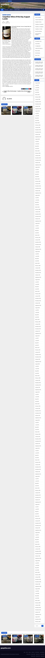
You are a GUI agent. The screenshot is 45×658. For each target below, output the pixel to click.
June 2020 (37, 256)
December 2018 (38, 298)
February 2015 (37, 406)
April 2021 (37, 232)
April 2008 (37, 598)
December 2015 (38, 382)
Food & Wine (37, 43)
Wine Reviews (4, 636)
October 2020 (37, 246)
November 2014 (38, 413)
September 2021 (38, 221)
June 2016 (37, 368)
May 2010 (37, 539)
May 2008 (37, 595)
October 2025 (37, 106)
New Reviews (37, 652)
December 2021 (38, 214)
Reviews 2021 (38, 654)
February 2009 (37, 574)
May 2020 (37, 258)
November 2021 (38, 216)
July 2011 (37, 506)
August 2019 (37, 279)
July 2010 (37, 534)
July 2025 (37, 113)
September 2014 (38, 417)
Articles (6, 9)
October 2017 (37, 331)
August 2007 (37, 616)
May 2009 (37, 567)
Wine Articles (37, 50)
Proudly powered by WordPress (5, 654)
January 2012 (37, 492)
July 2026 (37, 85)
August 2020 (37, 251)
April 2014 (37, 429)
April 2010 (37, 541)
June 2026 (37, 87)
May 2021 (37, 230)
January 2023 (37, 183)
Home (24, 652)
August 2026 (37, 82)
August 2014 (37, 420)
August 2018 (37, 307)
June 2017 (37, 340)
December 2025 (38, 101)
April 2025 (37, 120)
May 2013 (37, 455)
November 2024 (38, 132)
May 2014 (37, 427)
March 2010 (37, 544)
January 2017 (37, 352)
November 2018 (38, 300)
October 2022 (37, 190)
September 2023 (38, 164)
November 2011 (38, 497)
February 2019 (37, 293)
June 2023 (37, 171)
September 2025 (38, 108)
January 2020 (37, 267)
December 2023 (38, 157)
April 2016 (37, 373)
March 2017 (37, 347)
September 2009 (38, 558)
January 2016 (37, 380)
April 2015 (37, 401)
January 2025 (37, 127)
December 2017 (38, 326)
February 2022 (37, 209)
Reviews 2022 (42, 654)
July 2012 (37, 478)
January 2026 (37, 99)
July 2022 (37, 197)
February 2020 (37, 265)
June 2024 (37, 143)
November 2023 (38, 160)
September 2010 (38, 530)
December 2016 (38, 354)
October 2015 (37, 387)
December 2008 (38, 579)
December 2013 (38, 438)
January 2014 (37, 436)
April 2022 (37, 204)
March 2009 (37, 572)
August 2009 (37, 560)
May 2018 (37, 314)
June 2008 (37, 593)
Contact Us (33, 652)
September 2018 (38, 305)
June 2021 (37, 228)
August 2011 (37, 504)
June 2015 (37, 396)
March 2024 (37, 150)
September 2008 (38, 586)
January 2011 (37, 520)
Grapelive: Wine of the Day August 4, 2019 (10, 92)
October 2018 (37, 303)
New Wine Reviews (38, 31)
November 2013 (38, 441)
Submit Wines (17, 9)
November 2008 (38, 581)
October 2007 (37, 612)
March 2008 (37, 600)
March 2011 (37, 516)
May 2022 (37, 202)
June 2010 (37, 537)
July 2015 (37, 394)
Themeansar (17, 654)
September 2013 (38, 445)
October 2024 (37, 134)
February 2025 (37, 125)
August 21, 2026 (6, 640)
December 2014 (38, 410)
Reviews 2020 (33, 654)
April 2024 (37, 148)
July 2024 (37, 141)
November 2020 (38, 244)
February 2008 (37, 602)
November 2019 (38, 272)
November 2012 (38, 469)
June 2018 (37, 312)
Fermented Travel (38, 41)
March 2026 (37, 94)
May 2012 (37, 483)
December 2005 (38, 619)
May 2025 (37, 118)
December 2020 (38, 242)
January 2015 (37, 408)
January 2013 (37, 464)
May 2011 (37, 511)
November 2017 (38, 328)
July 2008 (37, 591)
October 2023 (37, 162)
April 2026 (37, 92)
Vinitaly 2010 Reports (39, 48)
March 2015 (37, 403)
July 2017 (37, 338)
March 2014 (37, 431)
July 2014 (37, 422)
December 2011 (38, 495)
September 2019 (38, 277)
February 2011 (37, 518)
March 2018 (37, 319)
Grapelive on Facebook (39, 24)
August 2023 (37, 167)
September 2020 (38, 249)
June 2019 (37, 284)
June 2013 (37, 452)
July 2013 (37, 450)
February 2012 (37, 490)
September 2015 (38, 389)
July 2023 (37, 169)
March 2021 (37, 235)
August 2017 (37, 335)
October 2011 (37, 499)
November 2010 (38, 525)
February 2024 (37, 153)
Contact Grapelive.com (39, 19)
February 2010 (37, 546)
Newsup (13, 654)
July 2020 (37, 253)
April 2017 (37, 345)
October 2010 (37, 527)
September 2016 (38, 361)
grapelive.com (6, 648)
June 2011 (37, 509)
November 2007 (38, 609)
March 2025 (37, 122)
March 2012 (37, 488)
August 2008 (37, 588)
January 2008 (37, 605)
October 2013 (37, 443)
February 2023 (37, 181)
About (11, 9)
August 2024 (37, 139)
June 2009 (37, 565)
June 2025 (37, 115)
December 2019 (38, 270)
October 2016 (37, 359)
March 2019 (37, 291)
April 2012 (37, 485)
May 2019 (37, 286)
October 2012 (37, 471)
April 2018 (37, 317)
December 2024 (38, 129)
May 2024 (37, 146)
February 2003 (37, 621)
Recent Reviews (42, 652)
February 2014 (37, 434)
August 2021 (37, 223)
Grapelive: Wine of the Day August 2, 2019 (23, 92)
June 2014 (37, 424)
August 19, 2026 (27, 640)
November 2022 (38, 188)
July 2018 (37, 310)
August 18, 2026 (38, 640)
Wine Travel (37, 55)
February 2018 (37, 321)
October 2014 (37, 415)
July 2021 (37, 225)
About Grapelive (38, 17)
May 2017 (37, 342)
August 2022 (37, 195)
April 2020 (37, 260)
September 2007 (38, 614)
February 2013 (37, 462)
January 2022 (37, 211)
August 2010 (37, 532)
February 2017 (37, 349)
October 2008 (37, 584)
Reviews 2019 (28, 654)
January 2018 (37, 324)
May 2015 (37, 399)
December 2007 (38, 607)
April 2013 (37, 457)
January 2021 (37, 239)
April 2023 (37, 176)
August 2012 (37, 476)
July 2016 (37, 366)
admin (8, 21)
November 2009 (38, 553)
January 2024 (37, 155)
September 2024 (38, 136)
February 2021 (37, 237)
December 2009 (38, 551)
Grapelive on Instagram (39, 26)
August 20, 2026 (17, 640)
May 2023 (37, 174)
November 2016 (38, 356)
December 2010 (38, 523)
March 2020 (37, 263)
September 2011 (38, 502)
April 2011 (37, 513)
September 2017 (38, 333)
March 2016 (37, 375)
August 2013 (37, 448)
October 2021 (37, 218)
